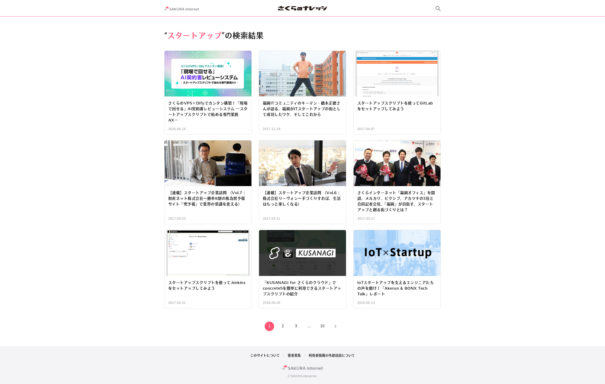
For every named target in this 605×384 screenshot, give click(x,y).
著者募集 (294, 355)
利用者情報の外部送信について (332, 355)
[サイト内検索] (438, 8)
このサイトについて (265, 355)
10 (322, 326)
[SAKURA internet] (181, 8)
